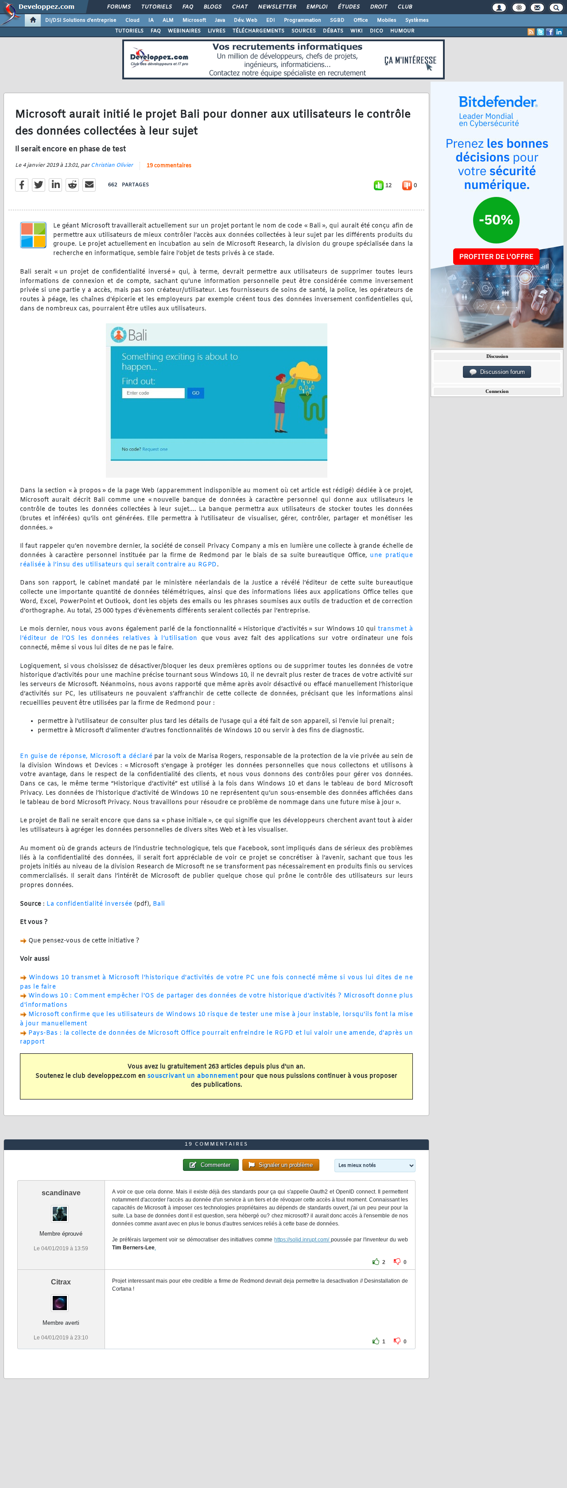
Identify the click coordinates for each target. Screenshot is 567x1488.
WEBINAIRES (184, 31)
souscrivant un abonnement (193, 1076)
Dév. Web (245, 20)
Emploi (316, 7)
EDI (270, 20)
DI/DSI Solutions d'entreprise (81, 20)
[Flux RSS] (531, 31)
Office (360, 20)
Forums (118, 7)
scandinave (61, 1193)
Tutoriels (156, 7)
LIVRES (216, 31)
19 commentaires (169, 165)
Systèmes (417, 20)
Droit (378, 7)
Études (348, 7)
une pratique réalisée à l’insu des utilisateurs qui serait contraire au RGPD (216, 560)
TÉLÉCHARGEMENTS (258, 31)
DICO (376, 31)
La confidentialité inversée (89, 904)
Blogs (212, 7)
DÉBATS (333, 31)
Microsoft (194, 20)
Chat (239, 7)
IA (151, 20)
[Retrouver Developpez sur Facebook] (549, 31)
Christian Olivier (112, 165)
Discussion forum (501, 372)
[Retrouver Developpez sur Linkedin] (559, 31)
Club (404, 7)
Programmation (302, 20)
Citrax (61, 1282)
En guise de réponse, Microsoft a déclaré (86, 756)
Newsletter (276, 7)
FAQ (187, 7)
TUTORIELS (129, 31)
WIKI (356, 31)
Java (220, 20)
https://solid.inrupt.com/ (302, 1240)
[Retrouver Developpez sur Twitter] (540, 31)
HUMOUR (402, 31)
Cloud (132, 20)
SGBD (337, 20)
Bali (159, 904)
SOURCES (303, 31)
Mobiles (386, 20)
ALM (168, 20)
